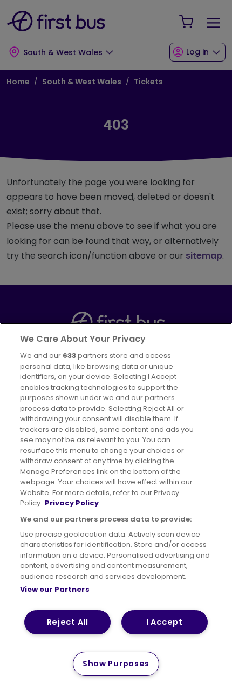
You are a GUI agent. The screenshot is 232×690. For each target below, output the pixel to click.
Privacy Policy (72, 503)
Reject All (67, 622)
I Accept (164, 622)
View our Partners (55, 589)
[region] (116, 506)
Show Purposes (116, 663)
